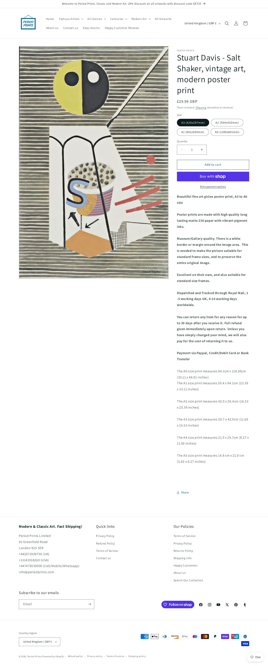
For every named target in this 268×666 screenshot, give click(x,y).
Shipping (201, 107)
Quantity (182, 141)
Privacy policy (95, 656)
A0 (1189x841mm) (227, 132)
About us (180, 573)
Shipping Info (183, 558)
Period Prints (34, 656)
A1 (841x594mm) (192, 132)
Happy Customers (186, 565)
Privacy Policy (105, 536)
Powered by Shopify (53, 656)
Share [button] (185, 492)
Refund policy (75, 656)
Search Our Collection (188, 580)
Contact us (103, 558)
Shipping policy (137, 656)
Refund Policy (105, 543)
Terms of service (115, 656)
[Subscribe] (89, 604)
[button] (71, 18)
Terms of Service (107, 551)
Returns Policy (183, 551)
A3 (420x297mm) (193, 122)
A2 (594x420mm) (227, 122)
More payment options (213, 186)
